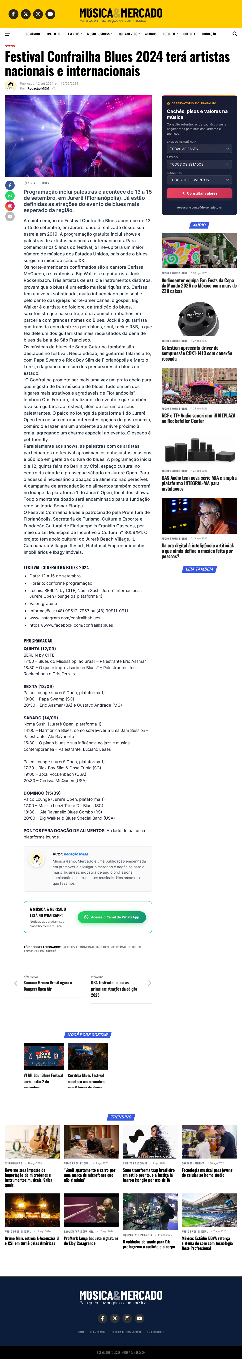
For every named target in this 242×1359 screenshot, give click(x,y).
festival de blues (127, 947)
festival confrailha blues (87, 947)
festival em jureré (41, 951)
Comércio (33, 33)
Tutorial (169, 33)
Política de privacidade (126, 1332)
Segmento (175, 173)
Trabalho (53, 33)
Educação (209, 33)
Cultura (189, 33)
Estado (172, 157)
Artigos (150, 33)
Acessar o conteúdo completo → (199, 207)
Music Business (98, 33)
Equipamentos (127, 33)
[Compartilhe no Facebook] (10, 186)
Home (81, 1332)
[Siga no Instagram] (10, 206)
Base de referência (182, 142)
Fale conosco (155, 1332)
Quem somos (97, 1332)
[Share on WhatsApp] (10, 196)
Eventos (73, 33)
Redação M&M (38, 88)
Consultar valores (202, 193)
